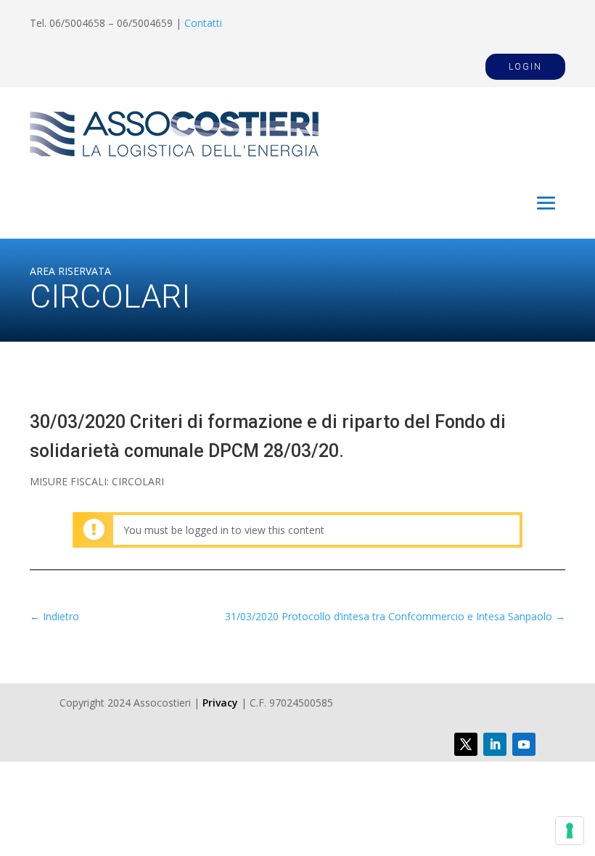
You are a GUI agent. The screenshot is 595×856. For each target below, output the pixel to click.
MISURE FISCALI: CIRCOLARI (97, 481)
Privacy (220, 702)
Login (525, 67)
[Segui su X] (465, 744)
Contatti (203, 23)
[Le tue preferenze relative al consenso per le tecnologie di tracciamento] (569, 830)
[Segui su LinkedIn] (494, 744)
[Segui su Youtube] (524, 744)
